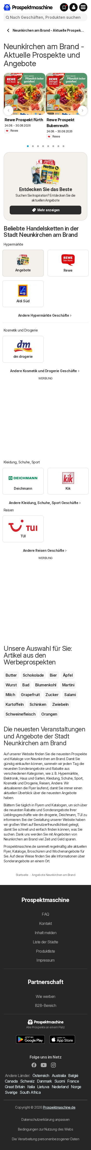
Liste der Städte (45, 941)
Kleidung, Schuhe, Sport (64, 778)
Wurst (11, 684)
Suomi (59, 1081)
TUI (79, 815)
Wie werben (45, 996)
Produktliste (45, 951)
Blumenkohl (45, 684)
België (73, 1075)
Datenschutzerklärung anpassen (45, 1119)
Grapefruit (30, 694)
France (73, 1081)
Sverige (11, 1092)
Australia (59, 1075)
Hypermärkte (68, 773)
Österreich (41, 1075)
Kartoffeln (15, 704)
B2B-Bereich (45, 1005)
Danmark (44, 1081)
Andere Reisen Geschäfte (43, 550)
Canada (11, 1081)
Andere (56, 783)
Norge (76, 1086)
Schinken (38, 704)
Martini (68, 684)
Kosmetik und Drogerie (21, 783)
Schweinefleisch (20, 714)
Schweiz (27, 1081)
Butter (11, 675)
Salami (70, 694)
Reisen (44, 783)
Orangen (49, 714)
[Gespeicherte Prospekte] (64, 7)
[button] (73, 7)
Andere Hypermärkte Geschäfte (43, 315)
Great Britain (15, 1086)
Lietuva (43, 1086)
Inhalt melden (45, 932)
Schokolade (33, 675)
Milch (10, 694)
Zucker (51, 694)
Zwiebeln (60, 704)
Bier (53, 675)
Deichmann (67, 815)
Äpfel (68, 675)
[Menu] (83, 7)
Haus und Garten (32, 778)
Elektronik (11, 778)
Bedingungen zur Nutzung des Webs (45, 1129)
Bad (25, 684)
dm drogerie (48, 815)
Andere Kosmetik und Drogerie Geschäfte (43, 371)
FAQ (45, 914)
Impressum (45, 960)
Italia (31, 1086)
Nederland (60, 1086)
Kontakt (45, 923)
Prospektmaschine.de (59, 1107)
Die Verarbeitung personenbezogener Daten (45, 1139)
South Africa (30, 1092)
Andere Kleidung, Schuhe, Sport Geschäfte (43, 503)
